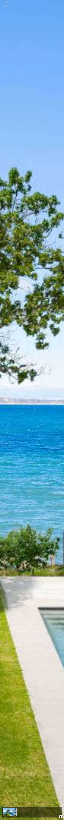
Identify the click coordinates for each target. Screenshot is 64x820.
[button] (10, 812)
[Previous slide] (52, 812)
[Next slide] (56, 812)
